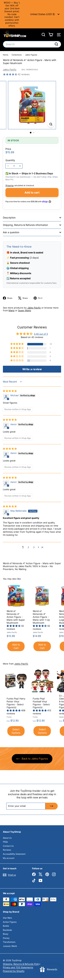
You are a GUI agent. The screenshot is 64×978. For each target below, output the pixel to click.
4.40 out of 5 (41, 334)
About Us (7, 838)
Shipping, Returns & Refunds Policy (21, 964)
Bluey (5, 934)
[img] (10, 391)
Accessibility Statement (14, 854)
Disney (6, 938)
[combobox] (32, 44)
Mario (12, 310)
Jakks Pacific (9, 69)
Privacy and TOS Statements (18, 967)
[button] (10, 74)
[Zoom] (51, 124)
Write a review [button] (32, 369)
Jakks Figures (31, 55)
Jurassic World (10, 946)
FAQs (5, 842)
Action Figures (10, 922)
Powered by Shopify (13, 971)
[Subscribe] (51, 806)
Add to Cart (16, 646)
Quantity (10, 160)
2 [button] (28, 547)
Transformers (9, 942)
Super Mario (24, 310)
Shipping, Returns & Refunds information (25, 224)
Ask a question (11, 232)
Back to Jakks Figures (34, 758)
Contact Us (8, 846)
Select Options (16, 731)
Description (9, 217)
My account (8, 858)
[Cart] (51, 35)
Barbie (6, 926)
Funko (9, 717)
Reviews (7, 850)
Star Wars (7, 918)
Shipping (9, 185)
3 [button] (33, 547)
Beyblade (7, 930)
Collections (17, 55)
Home (6, 55)
